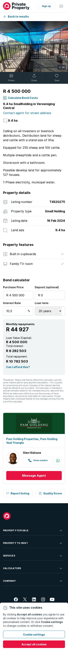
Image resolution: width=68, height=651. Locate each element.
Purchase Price (13, 287)
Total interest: (15, 346)
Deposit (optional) (47, 287)
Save (56, 80)
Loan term (41, 303)
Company (9, 580)
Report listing (20, 493)
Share (34, 80)
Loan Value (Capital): (19, 337)
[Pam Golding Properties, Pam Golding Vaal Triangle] (34, 423)
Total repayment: (16, 356)
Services (9, 555)
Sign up (46, 6)
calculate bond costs (23, 97)
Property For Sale (16, 530)
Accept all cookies (34, 644)
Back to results (18, 16)
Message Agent (34, 475)
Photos (11, 80)
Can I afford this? (18, 366)
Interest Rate (12, 303)
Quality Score (52, 493)
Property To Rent (15, 543)
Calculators (12, 568)
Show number (40, 460)
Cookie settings (34, 634)
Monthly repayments (20, 324)
